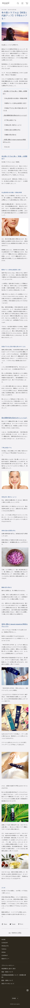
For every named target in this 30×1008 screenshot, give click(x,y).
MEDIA (4, 952)
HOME (3, 939)
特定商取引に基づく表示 (9, 968)
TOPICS (4, 949)
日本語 (14, 998)
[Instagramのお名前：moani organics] (27, 990)
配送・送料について (7, 980)
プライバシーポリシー (8, 965)
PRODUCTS (5, 946)
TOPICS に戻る (16, 933)
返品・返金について (7, 972)
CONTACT (5, 955)
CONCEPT (5, 942)
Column (4, 9)
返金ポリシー (5, 958)
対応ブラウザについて (8, 983)
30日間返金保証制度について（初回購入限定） (14, 976)
